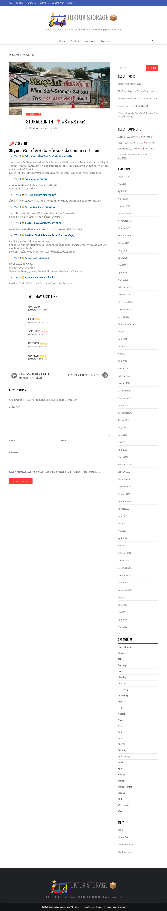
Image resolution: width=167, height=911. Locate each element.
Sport (120, 768)
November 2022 (125, 486)
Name (12, 440)
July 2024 (122, 339)
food (120, 701)
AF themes (120, 907)
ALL (119, 659)
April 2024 (122, 361)
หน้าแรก (32, 3)
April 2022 (122, 538)
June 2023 (122, 435)
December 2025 (125, 213)
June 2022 (122, 523)
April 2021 (122, 619)
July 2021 (122, 604)
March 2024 (123, 368)
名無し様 (122, 142)
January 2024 (124, 383)
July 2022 (122, 516)
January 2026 (124, 206)
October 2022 (124, 494)
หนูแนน (122, 148)
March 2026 (123, 198)
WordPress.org (125, 852)
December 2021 (125, 567)
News (120, 726)
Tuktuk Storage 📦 (92, 17)
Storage (122, 774)
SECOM (121, 744)
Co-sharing (123, 695)
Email (65, 440)
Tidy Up (121, 792)
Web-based (123, 805)
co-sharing (123, 689)
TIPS (120, 798)
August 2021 (123, 597)
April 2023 (122, 449)
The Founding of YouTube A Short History (137, 91)
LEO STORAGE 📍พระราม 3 (139, 136)
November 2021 (125, 575)
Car (119, 671)
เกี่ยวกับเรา (44, 3)
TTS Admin (34, 128)
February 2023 (124, 464)
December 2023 (125, 390)
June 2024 (122, 346)
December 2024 (125, 302)
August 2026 (123, 176)
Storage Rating (33, 114)
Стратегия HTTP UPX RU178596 (133, 106)
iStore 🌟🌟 (34, 319)
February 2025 (124, 287)
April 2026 (122, 191)
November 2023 (125, 398)
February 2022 (124, 553)
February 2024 (124, 375)
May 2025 (122, 265)
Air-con (121, 653)
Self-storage (124, 756)
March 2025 (123, 279)
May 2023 (122, 442)
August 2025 (123, 243)
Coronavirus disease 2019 (129, 83)
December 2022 (125, 479)
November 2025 (125, 220)
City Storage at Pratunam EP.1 (83, 375)
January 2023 (124, 471)
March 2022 (123, 545)
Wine (120, 811)
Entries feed (123, 837)
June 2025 (122, 257)
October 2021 (124, 582)
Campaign (122, 665)
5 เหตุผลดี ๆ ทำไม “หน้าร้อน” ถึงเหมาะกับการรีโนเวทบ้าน (137, 115)
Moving (121, 720)
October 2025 (124, 228)
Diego (120, 136)
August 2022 (123, 508)
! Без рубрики (125, 647)
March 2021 (123, 626)
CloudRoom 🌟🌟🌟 (37, 355)
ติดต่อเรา (71, 3)
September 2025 (125, 235)
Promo (121, 732)
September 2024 (125, 324)
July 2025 (122, 250)
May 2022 (122, 530)
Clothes (121, 683)
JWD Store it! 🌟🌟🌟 (38, 331)
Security (122, 750)
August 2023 (123, 420)
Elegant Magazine (104, 907)
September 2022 (125, 501)
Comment (14, 407)
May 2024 (122, 353)
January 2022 (124, 560)
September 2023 (125, 412)
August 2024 (123, 331)
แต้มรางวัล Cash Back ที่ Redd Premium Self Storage (34, 375)
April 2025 (122, 272)
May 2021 (122, 612)
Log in (120, 829)
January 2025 (124, 294)
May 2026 (122, 184)
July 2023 (122, 427)
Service (121, 762)
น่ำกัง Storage (34, 306)
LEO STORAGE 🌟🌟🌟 (37, 343)
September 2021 (125, 590)
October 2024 (124, 316)
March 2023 (123, 457)
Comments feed (125, 844)
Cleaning (122, 677)
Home (121, 707)
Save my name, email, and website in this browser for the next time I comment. (54, 471)
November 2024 (125, 309)
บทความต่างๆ (58, 3)
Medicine (122, 713)
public (121, 738)
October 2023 (124, 405)
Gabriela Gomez (125, 154)
